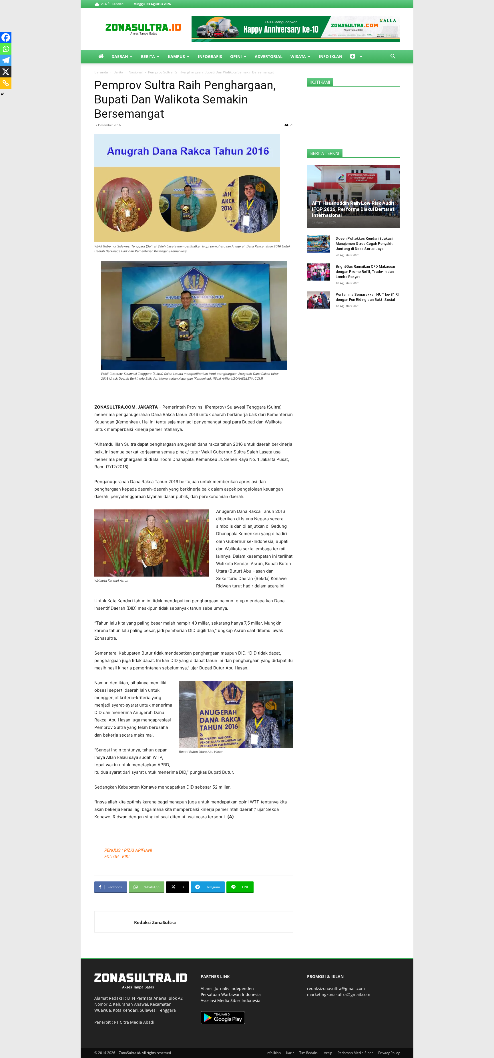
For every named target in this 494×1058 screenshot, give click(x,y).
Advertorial (268, 56)
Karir (290, 1052)
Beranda (101, 72)
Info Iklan (330, 56)
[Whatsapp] (5, 49)
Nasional (136, 72)
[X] (5, 71)
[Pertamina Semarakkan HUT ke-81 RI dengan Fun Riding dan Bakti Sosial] (318, 300)
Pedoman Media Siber (355, 1052)
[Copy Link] (5, 83)
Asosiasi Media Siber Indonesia (230, 1000)
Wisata (298, 56)
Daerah (119, 56)
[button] (393, 57)
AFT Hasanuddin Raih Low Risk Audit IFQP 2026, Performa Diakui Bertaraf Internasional (353, 209)
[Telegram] (5, 60)
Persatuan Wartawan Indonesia (231, 994)
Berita (148, 56)
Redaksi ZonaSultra (155, 922)
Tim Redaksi (308, 1052)
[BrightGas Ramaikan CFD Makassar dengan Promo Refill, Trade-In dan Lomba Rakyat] (318, 272)
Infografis (210, 56)
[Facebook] (5, 37)
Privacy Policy (389, 1052)
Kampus (176, 56)
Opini (236, 56)
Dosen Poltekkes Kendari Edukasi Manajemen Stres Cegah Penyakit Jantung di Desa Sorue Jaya (364, 243)
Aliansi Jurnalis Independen (227, 988)
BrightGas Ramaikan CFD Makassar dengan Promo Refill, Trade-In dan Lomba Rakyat (365, 271)
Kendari (130, 1010)
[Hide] (2, 94)
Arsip (328, 1052)
